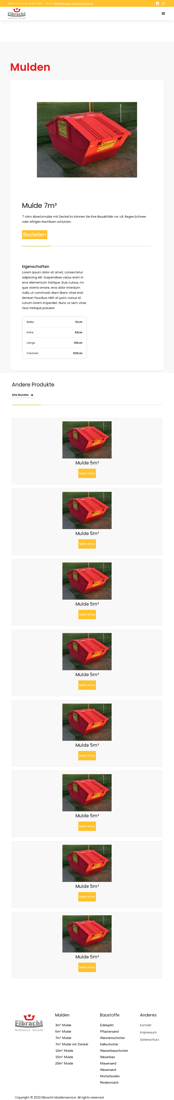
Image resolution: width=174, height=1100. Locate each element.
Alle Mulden (20, 395)
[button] (163, 13)
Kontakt (146, 1025)
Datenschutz (149, 1040)
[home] (16, 13)
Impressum (148, 1032)
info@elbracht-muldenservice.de (73, 3)
